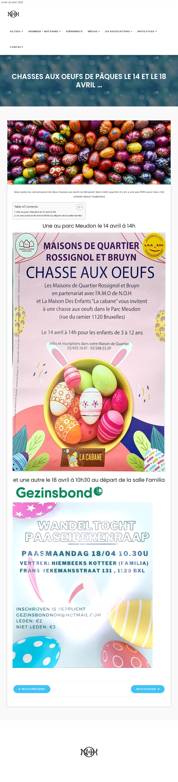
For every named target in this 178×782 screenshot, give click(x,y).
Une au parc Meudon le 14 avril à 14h (36, 211)
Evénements (74, 31)
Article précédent (33, 689)
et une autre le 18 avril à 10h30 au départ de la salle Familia (49, 215)
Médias (93, 31)
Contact (16, 47)
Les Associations (117, 31)
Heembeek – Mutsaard (43, 31)
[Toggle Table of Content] (78, 207)
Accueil (15, 31)
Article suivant (146, 689)
